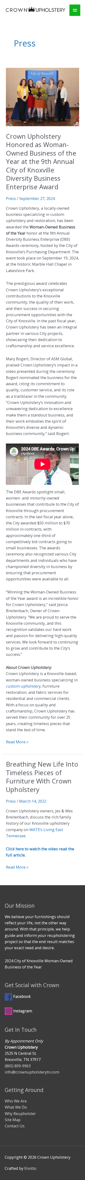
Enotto (30, 1168)
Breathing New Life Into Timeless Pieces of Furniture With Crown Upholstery (42, 777)
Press (11, 198)
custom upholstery (23, 686)
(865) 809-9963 (18, 1066)
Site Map (13, 1119)
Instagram (22, 1010)
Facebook (23, 996)
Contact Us (15, 1126)
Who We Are (16, 1101)
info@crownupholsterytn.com (32, 1072)
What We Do (16, 1107)
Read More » (17, 742)
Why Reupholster (20, 1113)
